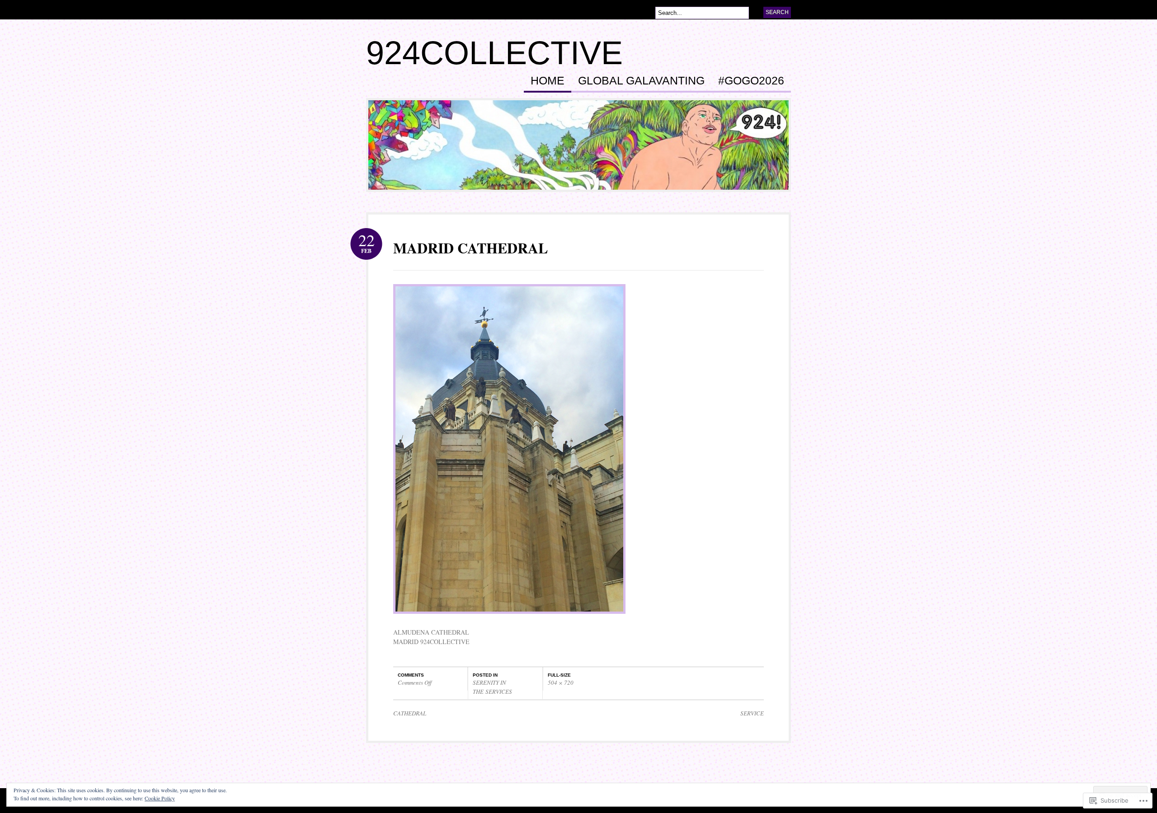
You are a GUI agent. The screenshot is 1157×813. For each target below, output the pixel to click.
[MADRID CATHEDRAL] (509, 618)
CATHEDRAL (409, 713)
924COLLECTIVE (494, 53)
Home (547, 81)
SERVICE (752, 713)
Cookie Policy (160, 798)
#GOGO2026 (751, 81)
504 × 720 (561, 682)
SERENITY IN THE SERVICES (492, 687)
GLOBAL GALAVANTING (641, 81)
